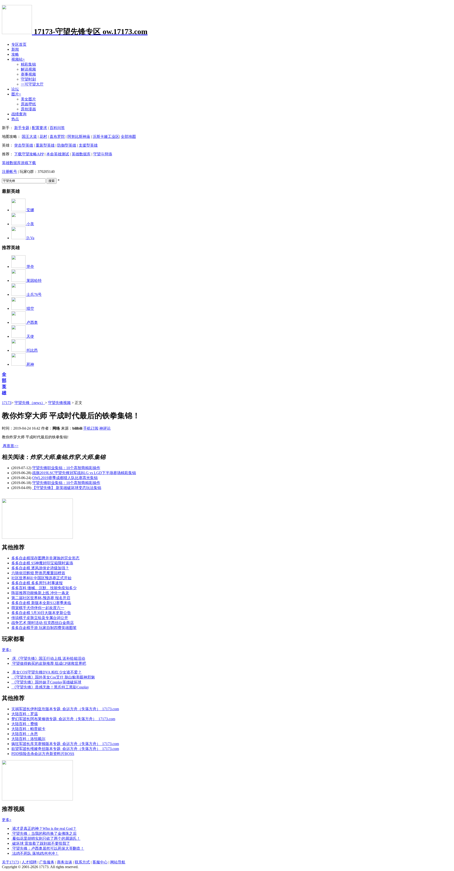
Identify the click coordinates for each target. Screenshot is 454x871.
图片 (16, 94)
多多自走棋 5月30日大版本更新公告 (41, 613)
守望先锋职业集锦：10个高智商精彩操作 (66, 468)
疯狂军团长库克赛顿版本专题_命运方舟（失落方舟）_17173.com (65, 744)
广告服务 (46, 862)
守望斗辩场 (102, 154)
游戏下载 (28, 163)
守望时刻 (28, 79)
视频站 (18, 59)
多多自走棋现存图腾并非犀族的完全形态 (45, 558)
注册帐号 (9, 172)
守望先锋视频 (59, 403)
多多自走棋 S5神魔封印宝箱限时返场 (42, 563)
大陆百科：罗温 (24, 714)
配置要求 (39, 128)
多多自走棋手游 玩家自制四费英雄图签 (44, 628)
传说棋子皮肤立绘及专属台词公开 (39, 618)
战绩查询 (18, 114)
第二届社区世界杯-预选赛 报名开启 (40, 598)
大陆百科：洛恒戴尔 (28, 739)
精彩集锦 (28, 64)
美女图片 (28, 99)
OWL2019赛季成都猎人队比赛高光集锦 (65, 478)
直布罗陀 (57, 137)
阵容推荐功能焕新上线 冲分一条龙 (40, 593)
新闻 (15, 49)
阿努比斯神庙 (78, 137)
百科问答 (57, 128)
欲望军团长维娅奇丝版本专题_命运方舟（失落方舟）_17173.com (65, 749)
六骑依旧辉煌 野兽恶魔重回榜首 (38, 573)
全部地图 (128, 137)
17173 (6, 403)
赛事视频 (28, 74)
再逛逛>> (10, 446)
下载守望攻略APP (29, 154)
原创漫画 (28, 109)
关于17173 (10, 862)
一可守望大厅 (32, 84)
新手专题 (21, 128)
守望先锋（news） (29, 403)
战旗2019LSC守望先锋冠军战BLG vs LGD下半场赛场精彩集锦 (84, 473)
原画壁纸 (28, 104)
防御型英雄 (66, 145)
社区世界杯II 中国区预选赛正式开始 (41, 578)
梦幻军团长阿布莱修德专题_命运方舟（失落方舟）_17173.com (63, 719)
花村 (43, 137)
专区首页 (18, 44)
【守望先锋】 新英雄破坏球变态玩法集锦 (66, 488)
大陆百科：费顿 (24, 724)
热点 (15, 119)
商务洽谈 (64, 862)
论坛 (15, 89)
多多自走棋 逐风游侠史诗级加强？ (40, 568)
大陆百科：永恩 (24, 734)
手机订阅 (90, 428)
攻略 (15, 54)
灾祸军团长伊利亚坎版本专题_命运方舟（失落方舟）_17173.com (65, 709)
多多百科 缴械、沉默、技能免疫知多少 (44, 588)
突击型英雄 (23, 145)
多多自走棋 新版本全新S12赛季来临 (41, 603)
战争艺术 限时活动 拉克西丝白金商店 (42, 623)
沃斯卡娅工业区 (106, 137)
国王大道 (29, 137)
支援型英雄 (88, 145)
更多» (6, 650)
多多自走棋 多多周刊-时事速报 (37, 583)
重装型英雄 (45, 145)
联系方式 (82, 862)
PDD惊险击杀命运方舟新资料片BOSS (42, 754)
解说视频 (28, 69)
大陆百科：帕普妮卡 (28, 729)
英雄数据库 (81, 154)
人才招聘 (29, 862)
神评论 (105, 428)
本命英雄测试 (57, 154)
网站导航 (117, 862)
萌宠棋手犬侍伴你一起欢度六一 (37, 608)
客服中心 (100, 862)
